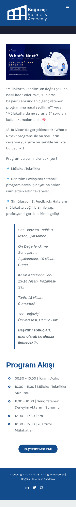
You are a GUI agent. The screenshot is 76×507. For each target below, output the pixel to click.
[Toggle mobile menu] (68, 6)
